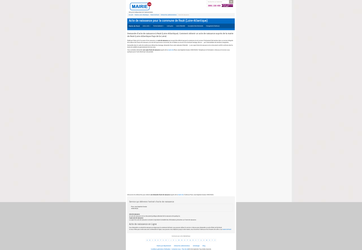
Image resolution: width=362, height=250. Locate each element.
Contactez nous (176, 249)
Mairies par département (164, 246)
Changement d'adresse (213, 26)
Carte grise (170, 26)
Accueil (131, 15)
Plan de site (185, 249)
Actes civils (146, 26)
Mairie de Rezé (154, 15)
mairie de (171, 50)
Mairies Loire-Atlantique (142, 15)
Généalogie (196, 246)
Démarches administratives (169, 15)
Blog (204, 246)
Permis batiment (158, 26)
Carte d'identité (180, 26)
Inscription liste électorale (195, 26)
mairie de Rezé (227, 229)
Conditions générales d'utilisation (160, 249)
